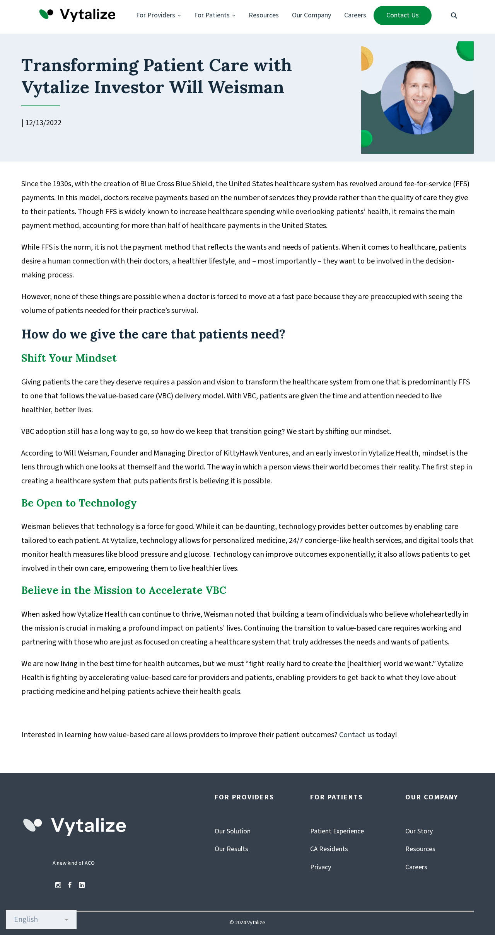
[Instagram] (58, 885)
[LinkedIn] (82, 885)
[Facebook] (70, 885)
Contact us (356, 734)
